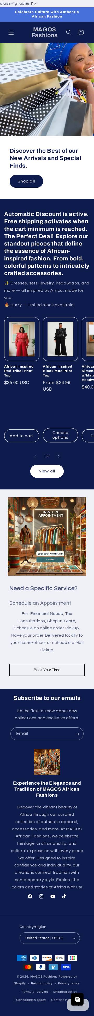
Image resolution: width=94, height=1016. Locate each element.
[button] (11, 32)
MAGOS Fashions (44, 976)
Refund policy (42, 983)
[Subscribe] (77, 733)
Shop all (26, 181)
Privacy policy (69, 983)
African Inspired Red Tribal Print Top (19, 370)
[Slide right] (58, 456)
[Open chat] (77, 999)
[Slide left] (35, 456)
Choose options (60, 435)
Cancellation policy (31, 999)
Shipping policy (65, 991)
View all (47, 471)
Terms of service (35, 991)
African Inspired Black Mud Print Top (57, 370)
